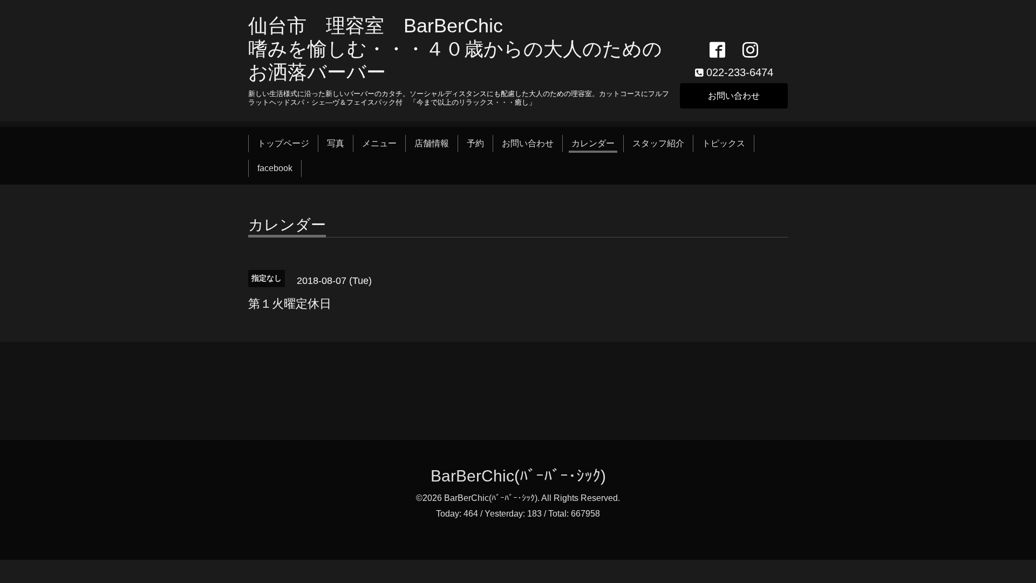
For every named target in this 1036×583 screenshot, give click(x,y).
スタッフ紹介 (658, 143)
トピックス (723, 143)
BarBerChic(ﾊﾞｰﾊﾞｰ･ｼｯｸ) (518, 476)
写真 (335, 143)
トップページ (283, 143)
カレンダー (593, 143)
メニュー (379, 143)
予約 (475, 143)
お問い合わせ (734, 95)
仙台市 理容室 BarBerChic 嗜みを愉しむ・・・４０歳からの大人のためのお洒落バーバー (455, 49)
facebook (274, 168)
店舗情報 (431, 143)
